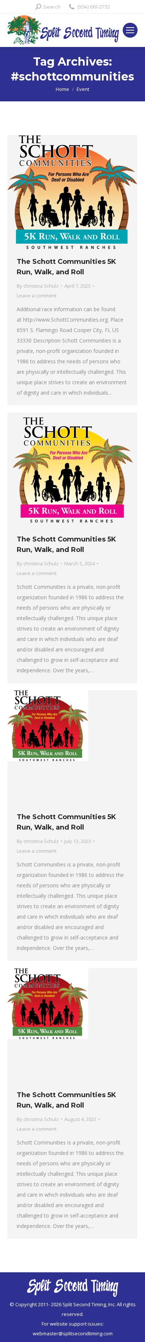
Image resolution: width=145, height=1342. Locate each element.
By (38, 285)
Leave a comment (37, 295)
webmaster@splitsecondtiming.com (73, 1333)
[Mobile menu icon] (130, 30)
